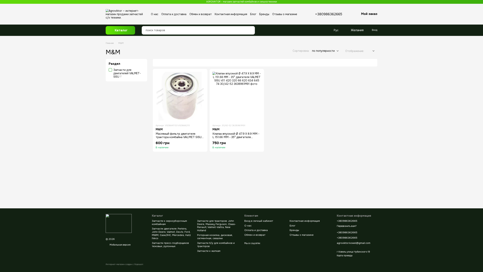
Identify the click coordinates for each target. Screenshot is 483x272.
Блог (253, 14)
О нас (154, 14)
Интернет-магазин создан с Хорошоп (124, 264)
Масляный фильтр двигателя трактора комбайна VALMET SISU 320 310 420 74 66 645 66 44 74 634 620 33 (179, 139)
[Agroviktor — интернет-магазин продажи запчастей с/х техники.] (119, 223)
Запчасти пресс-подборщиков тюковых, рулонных (170, 244)
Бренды (264, 14)
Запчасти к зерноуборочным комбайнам (169, 222)
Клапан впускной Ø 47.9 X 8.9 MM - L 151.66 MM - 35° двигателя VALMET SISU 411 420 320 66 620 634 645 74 (235, 139)
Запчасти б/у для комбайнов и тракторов (216, 244)
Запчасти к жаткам (208, 251)
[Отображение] (370, 51)
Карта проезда (344, 255)
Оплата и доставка (173, 14)
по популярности (323, 51)
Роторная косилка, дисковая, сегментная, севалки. (215, 236)
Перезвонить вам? (347, 226)
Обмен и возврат (200, 14)
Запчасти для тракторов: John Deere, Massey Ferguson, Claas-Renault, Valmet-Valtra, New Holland (216, 225)
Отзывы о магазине (284, 14)
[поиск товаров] (251, 27)
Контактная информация (231, 14)
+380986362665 (328, 14)
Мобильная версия (120, 244)
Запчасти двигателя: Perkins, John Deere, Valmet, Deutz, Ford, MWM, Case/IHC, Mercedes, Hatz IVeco (171, 233)
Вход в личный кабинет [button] (258, 221)
